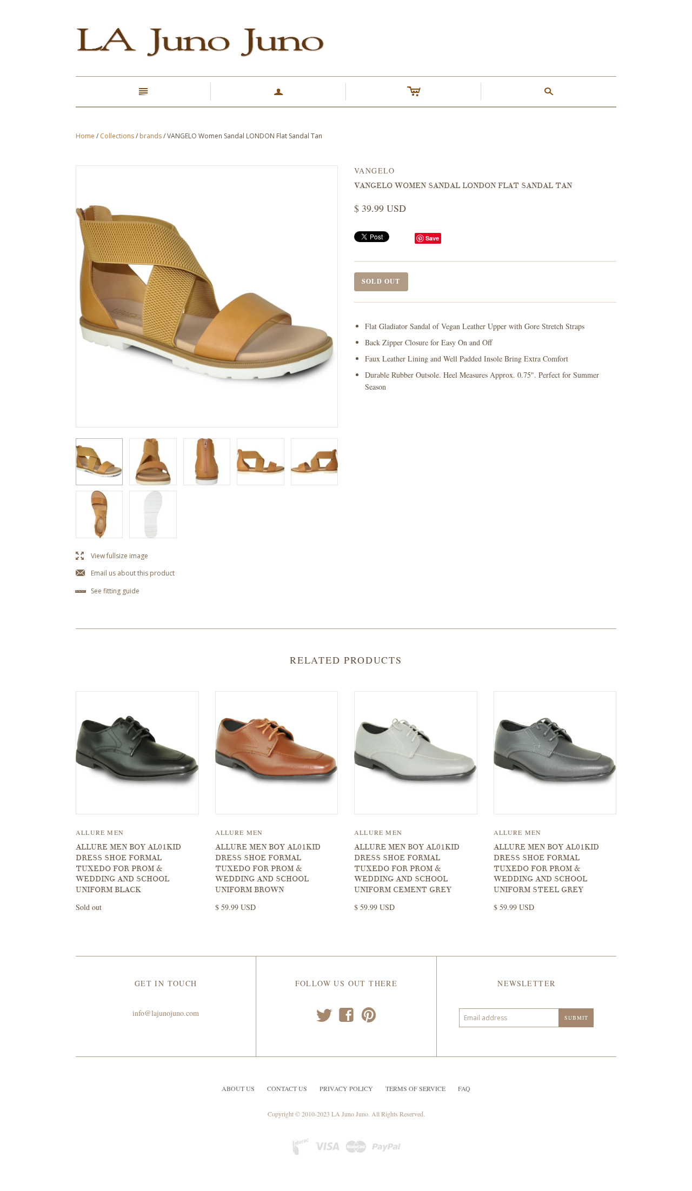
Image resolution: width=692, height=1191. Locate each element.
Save (432, 238)
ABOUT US (238, 1088)
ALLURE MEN (100, 832)
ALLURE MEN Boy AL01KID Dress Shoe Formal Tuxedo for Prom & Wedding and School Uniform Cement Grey (407, 868)
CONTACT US (287, 1088)
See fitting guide (107, 591)
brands (150, 135)
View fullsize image (112, 556)
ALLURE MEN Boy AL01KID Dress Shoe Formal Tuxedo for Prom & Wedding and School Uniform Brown (268, 868)
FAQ (464, 1088)
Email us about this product (125, 573)
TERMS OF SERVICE (415, 1088)
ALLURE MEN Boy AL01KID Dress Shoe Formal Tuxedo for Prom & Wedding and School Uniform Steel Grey (546, 868)
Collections (117, 135)
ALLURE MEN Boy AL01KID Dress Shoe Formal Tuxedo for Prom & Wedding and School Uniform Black (128, 868)
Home (85, 135)
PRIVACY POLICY (346, 1088)
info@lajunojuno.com (165, 1013)
